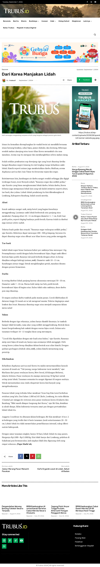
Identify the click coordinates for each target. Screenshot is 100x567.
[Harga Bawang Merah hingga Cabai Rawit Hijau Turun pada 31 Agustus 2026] (85, 155)
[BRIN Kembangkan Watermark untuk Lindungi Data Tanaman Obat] (75, 202)
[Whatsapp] (4, 546)
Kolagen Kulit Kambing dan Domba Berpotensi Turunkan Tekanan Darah (89, 232)
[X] (26, 456)
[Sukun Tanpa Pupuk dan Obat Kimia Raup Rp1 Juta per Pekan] (75, 217)
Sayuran (5, 69)
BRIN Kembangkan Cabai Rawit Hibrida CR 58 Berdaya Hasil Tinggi (87, 508)
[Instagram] (91, 2)
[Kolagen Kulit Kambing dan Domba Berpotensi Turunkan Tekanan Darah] (75, 230)
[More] (95, 80)
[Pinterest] (32, 456)
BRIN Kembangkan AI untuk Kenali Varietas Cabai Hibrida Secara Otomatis (36, 509)
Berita (74, 167)
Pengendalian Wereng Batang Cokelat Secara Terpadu (12, 508)
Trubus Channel (86, 214)
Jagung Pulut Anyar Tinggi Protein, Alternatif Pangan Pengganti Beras (60, 509)
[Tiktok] (15, 540)
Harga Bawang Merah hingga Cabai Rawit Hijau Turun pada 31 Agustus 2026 (83, 172)
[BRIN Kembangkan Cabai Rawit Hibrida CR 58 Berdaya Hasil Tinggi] (87, 496)
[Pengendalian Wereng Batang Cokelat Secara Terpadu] (13, 496)
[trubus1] (4, 80)
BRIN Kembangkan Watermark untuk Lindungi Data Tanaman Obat (88, 205)
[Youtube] (95, 2)
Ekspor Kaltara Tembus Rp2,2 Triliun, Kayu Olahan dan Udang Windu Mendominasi (89, 189)
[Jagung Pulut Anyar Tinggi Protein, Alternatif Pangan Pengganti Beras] (62, 496)
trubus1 (12, 80)
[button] (95, 34)
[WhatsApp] (38, 456)
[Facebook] (87, 2)
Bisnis (83, 183)
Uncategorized (86, 200)
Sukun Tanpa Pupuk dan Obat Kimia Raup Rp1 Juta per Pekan (89, 218)
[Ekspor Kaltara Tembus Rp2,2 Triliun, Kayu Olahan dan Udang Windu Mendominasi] (75, 186)
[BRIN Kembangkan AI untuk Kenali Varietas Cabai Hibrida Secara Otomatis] (37, 496)
